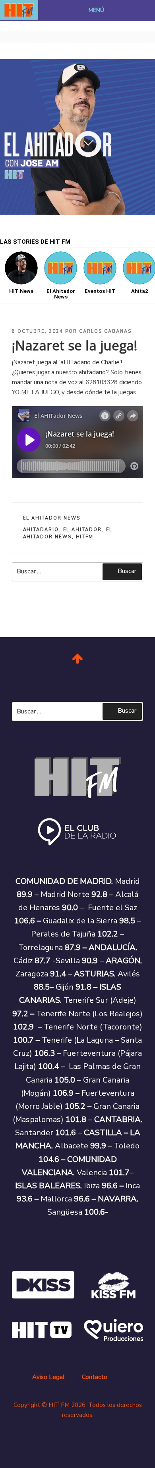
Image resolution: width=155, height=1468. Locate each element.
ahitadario (41, 530)
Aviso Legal (48, 1377)
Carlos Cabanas (105, 331)
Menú (96, 10)
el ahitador (82, 530)
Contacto (94, 1377)
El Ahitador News (52, 518)
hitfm (85, 537)
